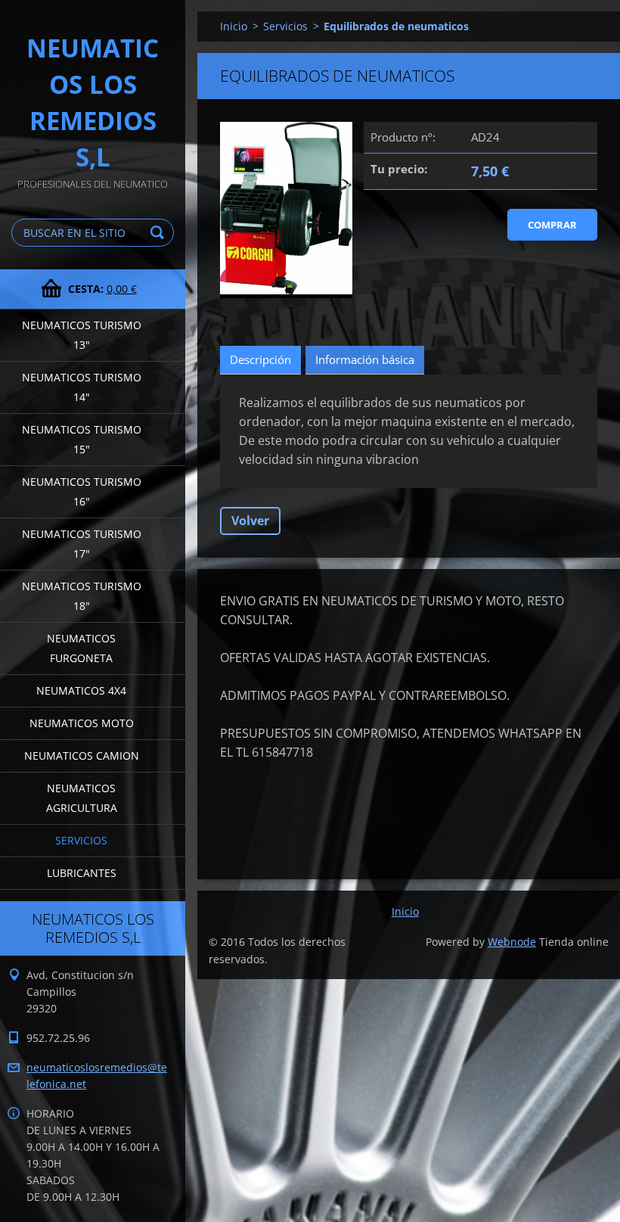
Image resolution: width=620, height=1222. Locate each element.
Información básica (364, 359)
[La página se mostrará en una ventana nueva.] (286, 210)
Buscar (159, 232)
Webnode (512, 941)
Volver (250, 520)
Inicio (233, 26)
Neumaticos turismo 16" (81, 491)
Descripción (260, 359)
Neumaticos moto (81, 723)
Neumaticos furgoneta (81, 648)
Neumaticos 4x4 (81, 690)
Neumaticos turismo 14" (81, 387)
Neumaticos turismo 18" (81, 596)
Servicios (81, 840)
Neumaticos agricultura (81, 798)
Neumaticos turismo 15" (81, 439)
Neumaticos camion (81, 755)
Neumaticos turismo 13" (81, 335)
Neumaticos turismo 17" (81, 544)
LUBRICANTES (81, 873)
